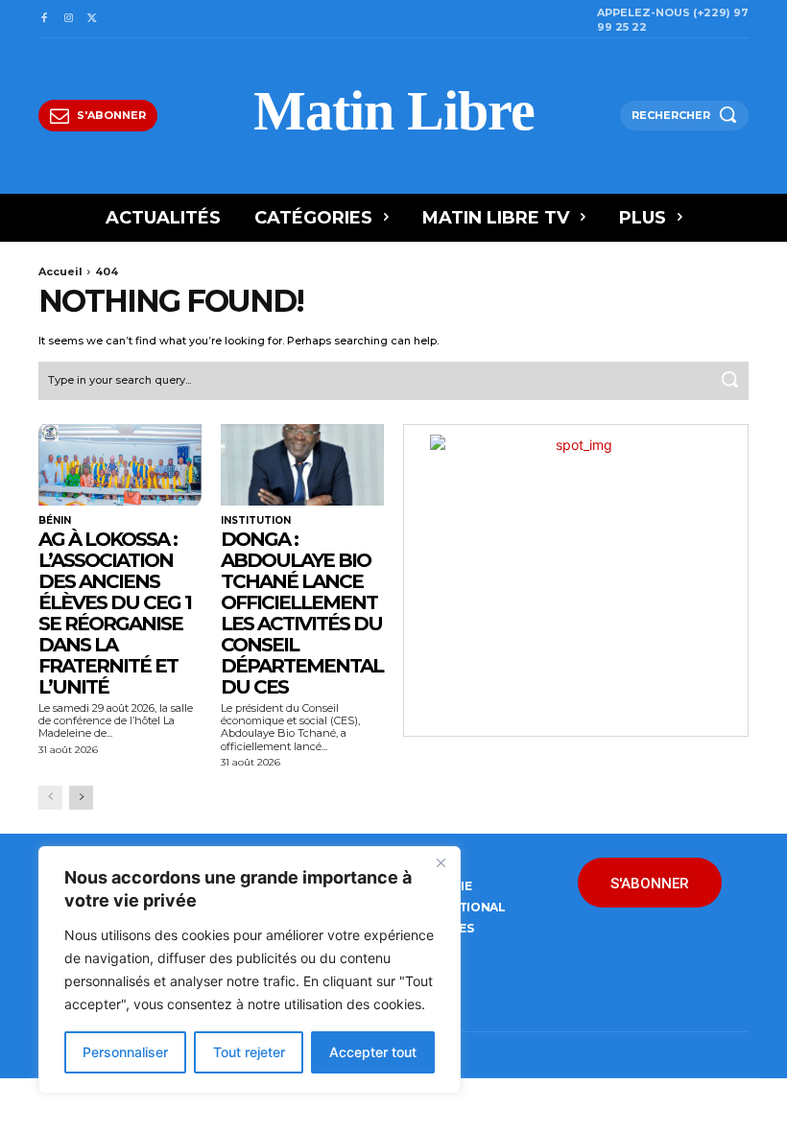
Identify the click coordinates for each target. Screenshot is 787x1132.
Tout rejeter (249, 1052)
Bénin (54, 521)
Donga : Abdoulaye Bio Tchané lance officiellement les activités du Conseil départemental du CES (302, 613)
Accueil (60, 271)
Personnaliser (125, 1052)
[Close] (440, 862)
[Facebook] (43, 19)
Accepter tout (373, 1052)
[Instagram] (67, 19)
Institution (256, 521)
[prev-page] (50, 798)
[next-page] (81, 798)
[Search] (729, 381)
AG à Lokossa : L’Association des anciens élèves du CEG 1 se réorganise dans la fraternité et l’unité (114, 613)
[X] (92, 19)
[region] (249, 970)
